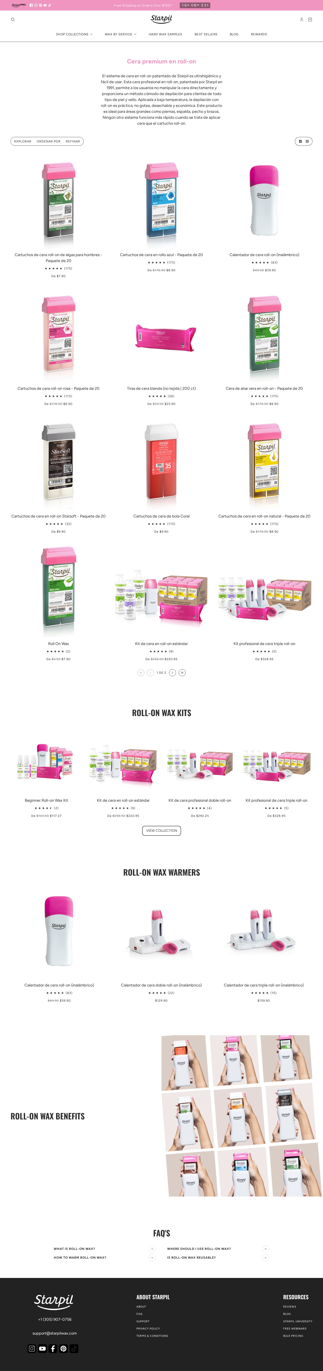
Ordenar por (49, 141)
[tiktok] (49, 5)
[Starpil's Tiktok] (74, 1348)
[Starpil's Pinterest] (63, 1348)
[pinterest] (40, 5)
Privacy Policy (148, 1328)
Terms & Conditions (152, 1335)
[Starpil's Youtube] (42, 1348)
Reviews (289, 1306)
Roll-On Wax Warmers (161, 872)
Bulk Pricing (293, 1335)
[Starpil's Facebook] (53, 1348)
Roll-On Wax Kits (161, 712)
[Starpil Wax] (161, 19)
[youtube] (45, 5)
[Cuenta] (301, 19)
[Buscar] (13, 19)
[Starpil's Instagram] (31, 1348)
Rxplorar (22, 141)
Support (143, 1321)
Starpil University (297, 1321)
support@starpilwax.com (55, 1333)
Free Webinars (295, 1328)
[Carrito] (310, 19)
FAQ (139, 1313)
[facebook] (31, 5)
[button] (299, 141)
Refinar (73, 141)
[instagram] (35, 5)
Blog (287, 1313)
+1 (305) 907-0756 (54, 1319)
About (141, 1306)
